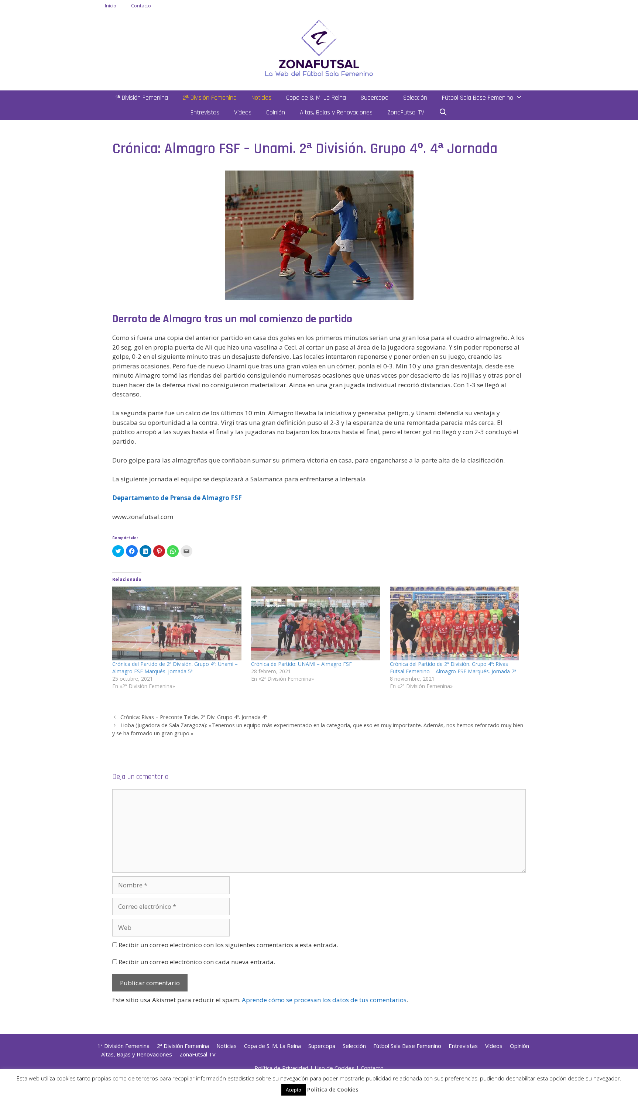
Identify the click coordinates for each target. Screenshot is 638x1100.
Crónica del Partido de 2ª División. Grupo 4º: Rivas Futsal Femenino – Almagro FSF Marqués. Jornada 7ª (453, 667)
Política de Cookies (333, 1089)
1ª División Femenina (142, 97)
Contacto (141, 5)
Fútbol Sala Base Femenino (477, 97)
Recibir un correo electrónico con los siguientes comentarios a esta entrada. (228, 945)
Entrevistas (205, 112)
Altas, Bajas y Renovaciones (336, 112)
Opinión (275, 112)
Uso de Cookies (334, 1068)
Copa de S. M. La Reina (316, 97)
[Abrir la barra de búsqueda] (443, 112)
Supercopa (374, 97)
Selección (415, 97)
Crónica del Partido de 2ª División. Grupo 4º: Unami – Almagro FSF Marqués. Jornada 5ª (175, 667)
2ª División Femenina (210, 97)
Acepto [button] (293, 1089)
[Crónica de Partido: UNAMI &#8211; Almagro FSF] (317, 623)
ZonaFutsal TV (405, 112)
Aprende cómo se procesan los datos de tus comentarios (324, 1000)
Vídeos (242, 112)
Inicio (110, 5)
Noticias (261, 97)
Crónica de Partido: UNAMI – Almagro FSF (301, 663)
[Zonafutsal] (319, 47)
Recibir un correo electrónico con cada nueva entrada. (197, 962)
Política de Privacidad (281, 1068)
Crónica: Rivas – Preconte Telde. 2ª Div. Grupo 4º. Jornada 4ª (193, 717)
